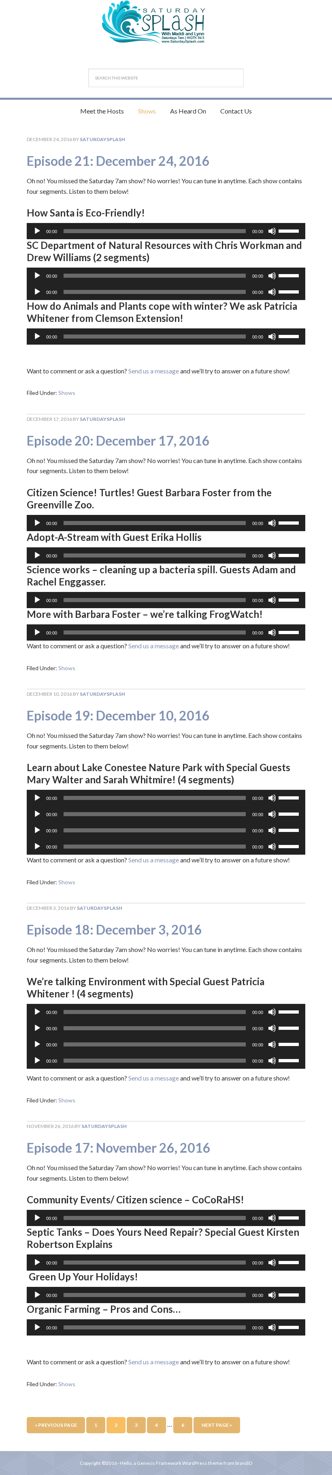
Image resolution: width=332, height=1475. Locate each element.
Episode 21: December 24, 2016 (118, 161)
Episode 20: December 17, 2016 (118, 440)
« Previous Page (56, 1425)
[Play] (37, 231)
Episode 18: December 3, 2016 (114, 929)
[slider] (290, 230)
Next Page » (217, 1425)
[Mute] (272, 231)
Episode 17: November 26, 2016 (119, 1148)
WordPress (194, 1463)
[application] (166, 231)
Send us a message (153, 371)
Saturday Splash (166, 22)
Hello (126, 1463)
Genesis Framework (159, 1463)
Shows (66, 392)
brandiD (243, 1463)
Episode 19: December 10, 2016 (118, 715)
